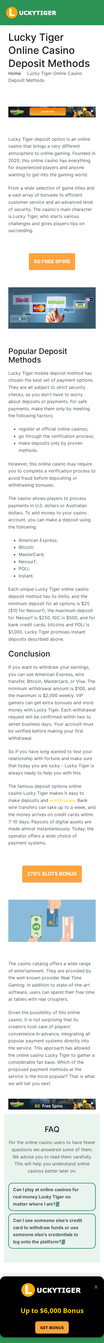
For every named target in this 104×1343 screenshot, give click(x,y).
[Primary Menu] (94, 12)
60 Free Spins (52, 261)
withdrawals (62, 800)
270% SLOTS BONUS (52, 874)
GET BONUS (52, 1327)
